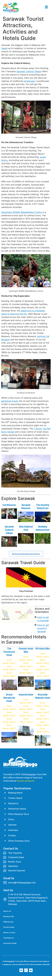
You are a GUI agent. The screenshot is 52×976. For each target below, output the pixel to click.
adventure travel (9, 401)
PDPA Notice (8, 922)
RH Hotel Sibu (42, 648)
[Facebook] (21, 970)
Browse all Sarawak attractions (26, 554)
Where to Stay (9, 932)
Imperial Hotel (26, 694)
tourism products (25, 781)
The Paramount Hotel (9, 651)
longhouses (29, 81)
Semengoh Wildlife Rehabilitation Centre (21, 212)
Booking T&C (8, 916)
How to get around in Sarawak (43, 628)
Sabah (4, 48)
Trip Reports (8, 938)
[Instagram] (26, 970)
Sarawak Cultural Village (28, 71)
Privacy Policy (8, 927)
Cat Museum (9, 504)
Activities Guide (10, 943)
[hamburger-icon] (46, 7)
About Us (7, 911)
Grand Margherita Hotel (9, 697)
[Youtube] (31, 970)
